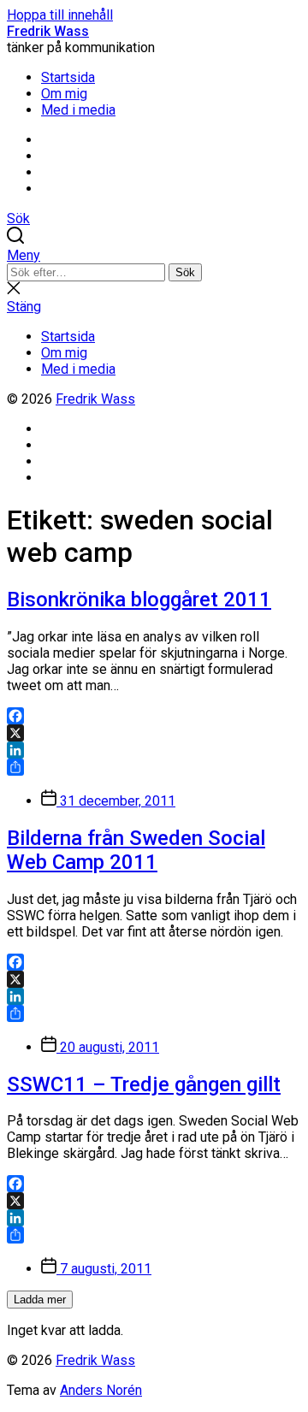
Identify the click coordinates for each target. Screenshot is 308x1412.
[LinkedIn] (154, 750)
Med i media (78, 110)
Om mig (64, 94)
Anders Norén (101, 1390)
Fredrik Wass (48, 31)
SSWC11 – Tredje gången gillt (144, 1084)
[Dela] (154, 767)
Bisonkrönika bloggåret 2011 (139, 599)
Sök (185, 272)
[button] (154, 255)
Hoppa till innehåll (60, 15)
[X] (154, 732)
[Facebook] (154, 715)
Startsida (68, 77)
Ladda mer (40, 1299)
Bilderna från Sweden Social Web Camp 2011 (136, 850)
